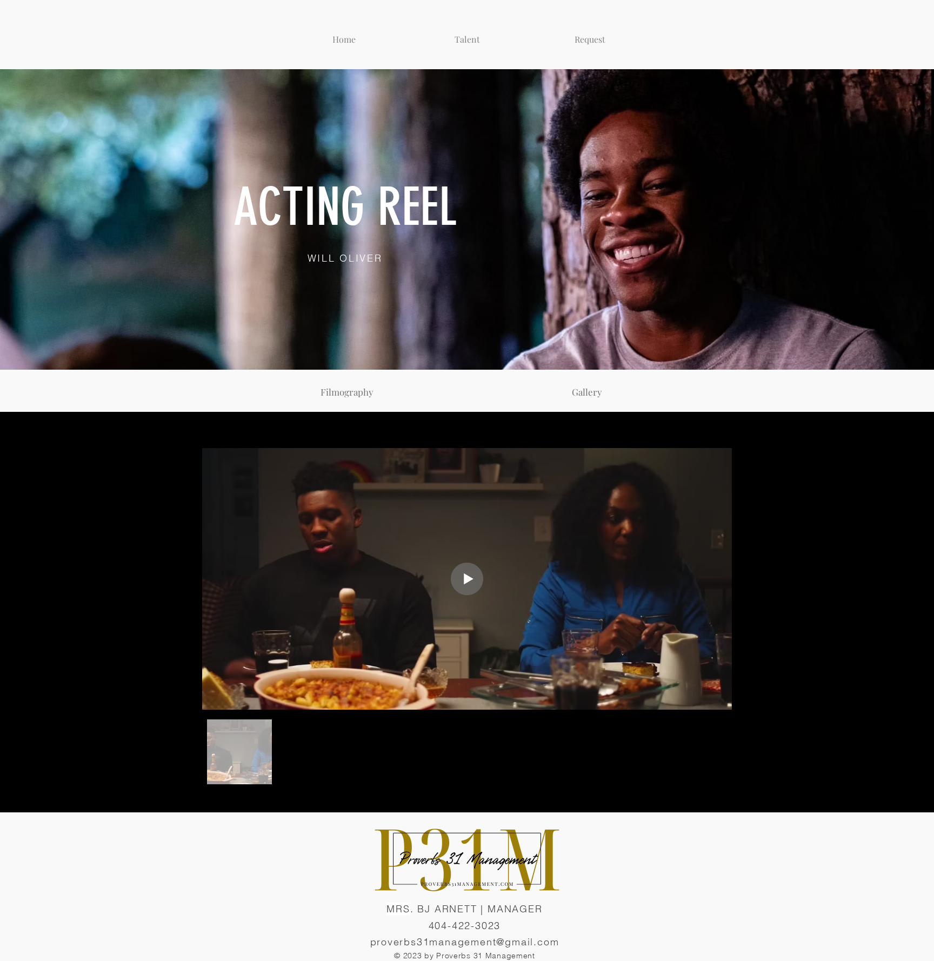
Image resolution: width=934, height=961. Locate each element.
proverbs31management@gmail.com (464, 942)
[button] (467, 34)
